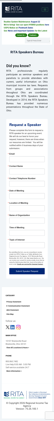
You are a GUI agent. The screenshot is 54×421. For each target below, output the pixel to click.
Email (12, 154)
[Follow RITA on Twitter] (8, 327)
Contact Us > (21, 35)
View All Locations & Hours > (17, 348)
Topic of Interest (17, 240)
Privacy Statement (13, 302)
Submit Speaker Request (27, 271)
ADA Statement (12, 310)
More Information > (14, 371)
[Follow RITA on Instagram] (18, 327)
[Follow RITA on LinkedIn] (13, 327)
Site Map (10, 314)
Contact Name (16, 166)
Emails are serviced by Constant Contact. (30, 264)
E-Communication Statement (18, 306)
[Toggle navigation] (45, 9)
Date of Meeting (16, 191)
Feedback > (33, 35)
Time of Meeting (16, 227)
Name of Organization (19, 215)
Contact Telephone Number (22, 178)
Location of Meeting (18, 203)
